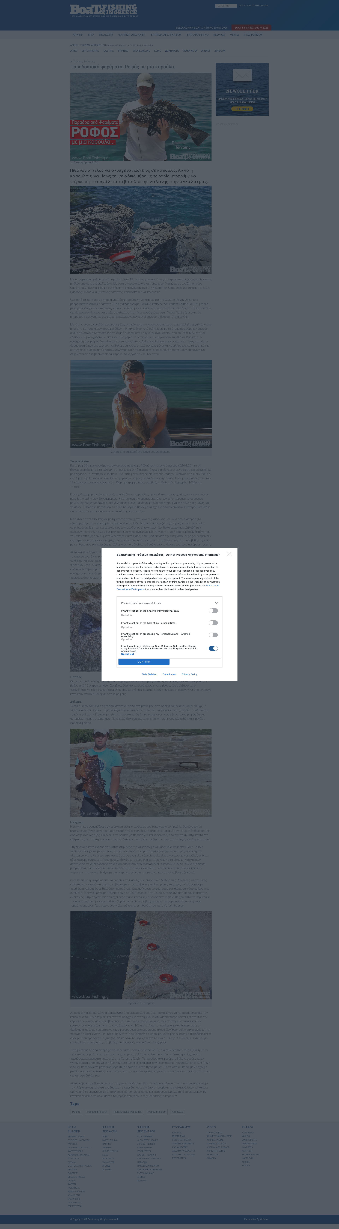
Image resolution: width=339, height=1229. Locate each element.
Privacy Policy (189, 674)
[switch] (213, 610)
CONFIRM (144, 661)
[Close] (230, 555)
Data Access (169, 674)
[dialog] (169, 614)
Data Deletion (149, 674)
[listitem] (169, 603)
